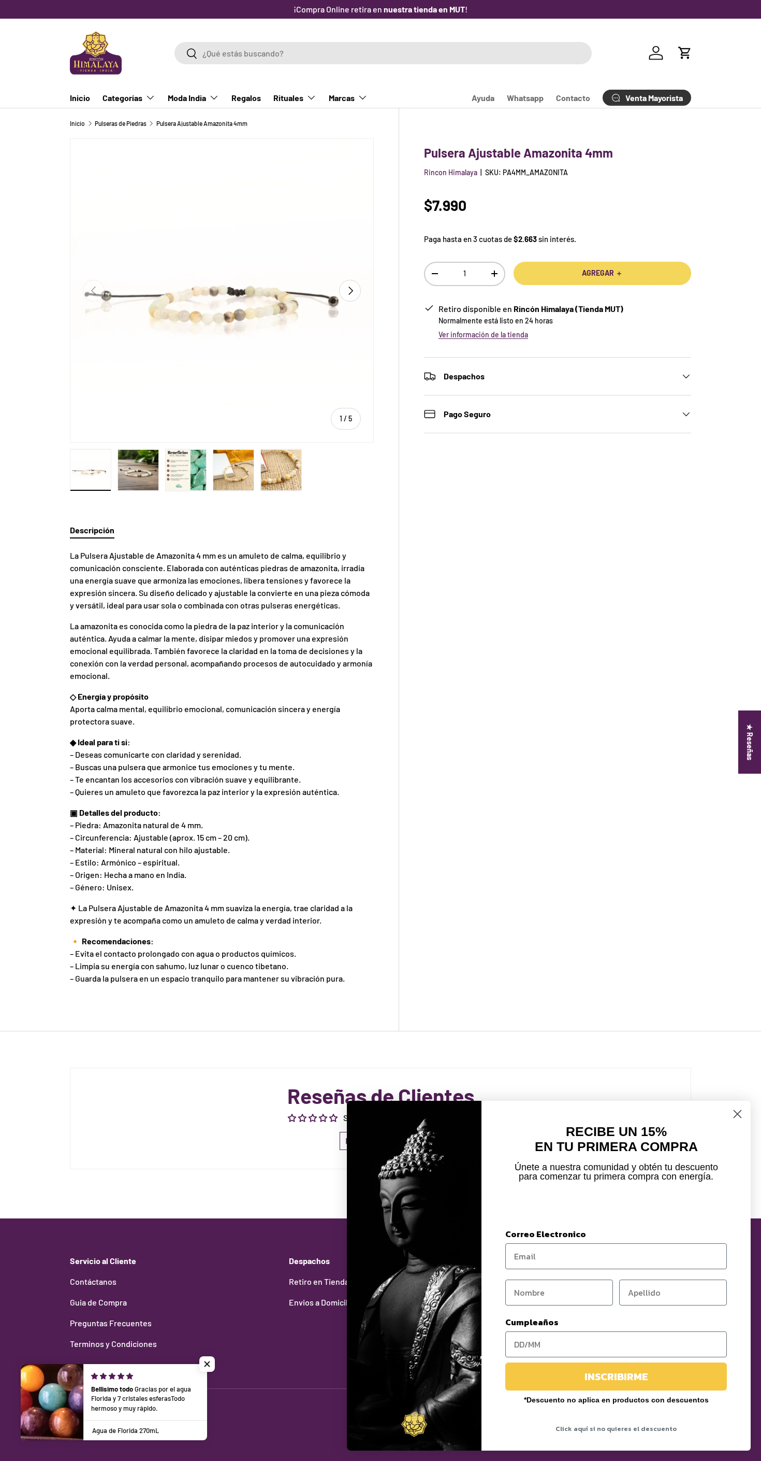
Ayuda (483, 98)
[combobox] (382, 53)
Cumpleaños (532, 1322)
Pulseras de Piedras (121, 123)
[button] (685, 52)
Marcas (342, 98)
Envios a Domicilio (322, 1302)
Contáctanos (93, 1281)
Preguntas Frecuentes (111, 1323)
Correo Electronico (545, 1234)
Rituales (288, 98)
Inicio (80, 98)
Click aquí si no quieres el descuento (616, 1429)
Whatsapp (525, 98)
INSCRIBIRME (616, 1376)
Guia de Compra (98, 1302)
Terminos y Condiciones (113, 1344)
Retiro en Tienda (319, 1281)
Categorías (122, 98)
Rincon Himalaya (450, 172)
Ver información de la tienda (483, 334)
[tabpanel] (222, 767)
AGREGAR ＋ (602, 272)
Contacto (573, 98)
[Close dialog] (737, 1114)
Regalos (246, 98)
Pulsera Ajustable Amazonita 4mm (201, 123)
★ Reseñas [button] (749, 742)
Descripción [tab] (92, 530)
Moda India (187, 98)
